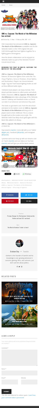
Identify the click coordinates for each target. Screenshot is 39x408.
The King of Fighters (20, 187)
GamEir (11, 141)
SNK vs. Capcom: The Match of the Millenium (17, 185)
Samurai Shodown (26, 183)
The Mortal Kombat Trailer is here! (17, 226)
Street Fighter (7, 187)
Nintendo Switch (13, 183)
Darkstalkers (6, 180)
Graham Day (5, 39)
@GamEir (20, 132)
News (13, 39)
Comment (5, 348)
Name (4, 369)
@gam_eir (5, 132)
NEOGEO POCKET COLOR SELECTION (24, 180)
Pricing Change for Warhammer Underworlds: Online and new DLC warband (21, 216)
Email (4, 378)
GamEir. (13, 130)
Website (23, 378)
